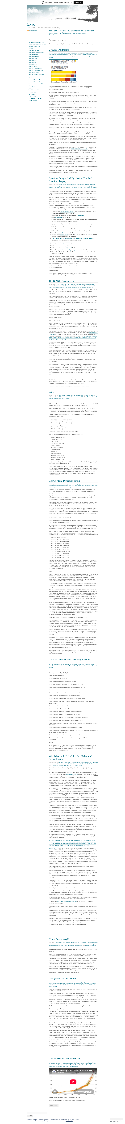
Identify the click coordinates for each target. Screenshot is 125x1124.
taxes (96, 485)
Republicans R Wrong (89, 485)
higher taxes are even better (80, 54)
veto (60, 398)
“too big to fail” (68, 248)
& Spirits (75, 942)
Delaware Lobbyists (62, 945)
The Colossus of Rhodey (35, 90)
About (55, 30)
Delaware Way (32, 62)
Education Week (33, 66)
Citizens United (52, 287)
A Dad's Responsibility (87, 53)
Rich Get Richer (82, 287)
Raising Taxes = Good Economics (64, 56)
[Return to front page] (62, 22)
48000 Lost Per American (75, 53)
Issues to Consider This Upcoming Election (69, 659)
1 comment (59, 946)
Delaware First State (34, 50)
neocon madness (63, 763)
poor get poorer (75, 287)
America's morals (62, 54)
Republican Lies (71, 763)
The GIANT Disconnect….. (62, 281)
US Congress (70, 487)
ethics (91, 762)
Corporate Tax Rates (56, 765)
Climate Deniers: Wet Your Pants (64, 1058)
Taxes (68, 765)
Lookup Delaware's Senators (36, 82)
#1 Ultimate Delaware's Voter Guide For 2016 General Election (37, 43)
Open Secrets (68, 287)
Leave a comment (53, 188)
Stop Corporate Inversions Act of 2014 (67, 901)
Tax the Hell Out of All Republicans (89, 984)
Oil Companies (77, 984)
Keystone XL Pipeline (61, 1066)
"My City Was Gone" (61, 53)
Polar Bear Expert (74, 1064)
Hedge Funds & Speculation (80, 983)
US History (56, 398)
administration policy (53, 54)
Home (50, 30)
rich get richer (79, 763)
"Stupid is (87, 184)
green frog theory (57, 1064)
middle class (67, 242)
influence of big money (68, 250)
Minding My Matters (34, 86)
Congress (58, 487)
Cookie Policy (69, 1121)
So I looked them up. (76, 401)
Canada (84, 1064)
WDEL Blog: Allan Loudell (35, 98)
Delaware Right (33, 60)
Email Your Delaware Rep (35, 68)
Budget (53, 487)
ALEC (93, 186)
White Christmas (78, 945)
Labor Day (63, 765)
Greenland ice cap (65, 1064)
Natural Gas (68, 1066)
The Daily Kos (32, 92)
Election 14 (79, 665)
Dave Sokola (59, 187)
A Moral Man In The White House (68, 186)
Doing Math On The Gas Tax (62, 978)
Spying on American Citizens (89, 665)
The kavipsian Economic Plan (75, 30)
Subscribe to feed (33, 30)
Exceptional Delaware (34, 72)
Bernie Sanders (69, 54)
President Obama (91, 396)
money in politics (55, 763)
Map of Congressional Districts (37, 84)
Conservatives (52, 1066)
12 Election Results (89, 284)
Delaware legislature (53, 945)
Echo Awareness (33, 64)
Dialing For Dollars (60, 287)
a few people (80, 215)
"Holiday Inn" (70, 662)
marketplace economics (54, 984)
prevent (60, 233)
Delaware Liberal (33, 54)
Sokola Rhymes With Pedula (89, 187)
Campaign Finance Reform (90, 285)
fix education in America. (67, 211)
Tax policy (84, 763)
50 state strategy (56, 186)
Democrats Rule (72, 665)
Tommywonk (32, 94)
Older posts (53, 1105)
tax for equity (87, 56)
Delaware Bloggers (91, 944)
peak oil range (64, 234)
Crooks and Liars (77, 285)
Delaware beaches (82, 944)
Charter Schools (52, 187)
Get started (78, 2)
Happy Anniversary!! (59, 939)
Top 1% (71, 765)
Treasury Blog (32, 96)
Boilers (86, 1063)
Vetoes (52, 392)
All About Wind (62, 30)
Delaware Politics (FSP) (35, 58)
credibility (81, 396)
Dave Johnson (53, 848)
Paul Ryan (81, 485)
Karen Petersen (52, 946)
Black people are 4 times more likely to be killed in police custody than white (73, 238)
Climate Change (89, 1064)
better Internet (67, 244)
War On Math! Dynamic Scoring (64, 480)
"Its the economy (80, 184)
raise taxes (53, 56)
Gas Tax (65, 984)
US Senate (75, 487)
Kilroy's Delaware (33, 78)
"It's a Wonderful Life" (71, 184)
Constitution (63, 487)
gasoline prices (61, 983)
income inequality (79, 56)
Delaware (64, 665)
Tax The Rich (90, 763)
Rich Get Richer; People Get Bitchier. (74, 187)
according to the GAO (72, 774)
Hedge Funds (70, 984)
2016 (68, 53)
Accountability (79, 186)
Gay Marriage (71, 945)
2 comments (90, 287)
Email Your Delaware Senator (36, 70)
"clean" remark (62, 184)
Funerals (90, 1063)
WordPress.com (33, 100)
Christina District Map (34, 46)
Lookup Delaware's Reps (35, 80)
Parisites (31, 88)
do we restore (58, 217)
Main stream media (91, 983)
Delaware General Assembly (36, 52)
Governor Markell (69, 983)
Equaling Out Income (59, 49)
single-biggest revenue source (79, 148)
